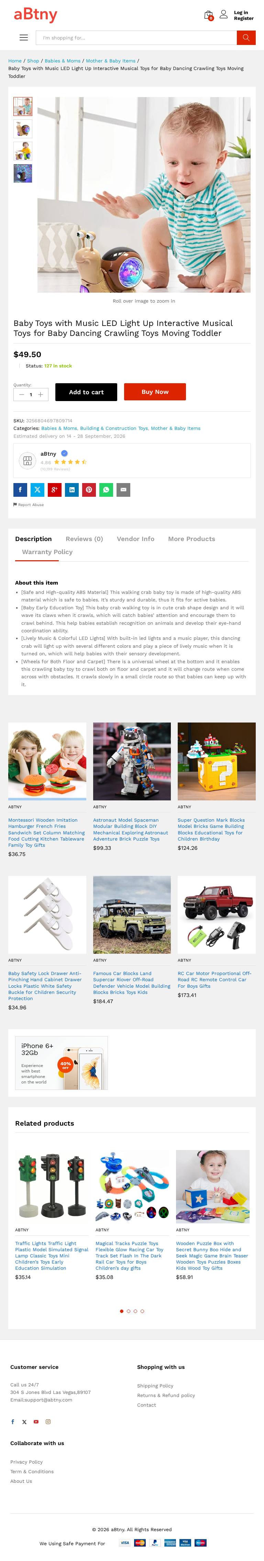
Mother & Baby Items (175, 428)
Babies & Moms (59, 428)
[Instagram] (48, 1422)
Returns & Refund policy (166, 1395)
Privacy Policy (26, 1462)
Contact (146, 1405)
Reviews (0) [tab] (84, 539)
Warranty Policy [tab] (47, 552)
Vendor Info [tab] (135, 539)
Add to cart (86, 392)
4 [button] (142, 1311)
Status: (34, 365)
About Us (21, 1481)
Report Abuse (30, 505)
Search (246, 38)
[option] (52, 1220)
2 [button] (128, 1311)
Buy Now (155, 391)
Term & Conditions (32, 1471)
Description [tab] (33, 539)
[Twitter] (24, 1422)
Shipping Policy (155, 1385)
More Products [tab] (191, 539)
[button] (39, 796)
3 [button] (135, 1311)
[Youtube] (36, 1422)
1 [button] (121, 1311)
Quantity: (22, 385)
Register (244, 18)
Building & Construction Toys (114, 428)
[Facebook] (13, 1422)
